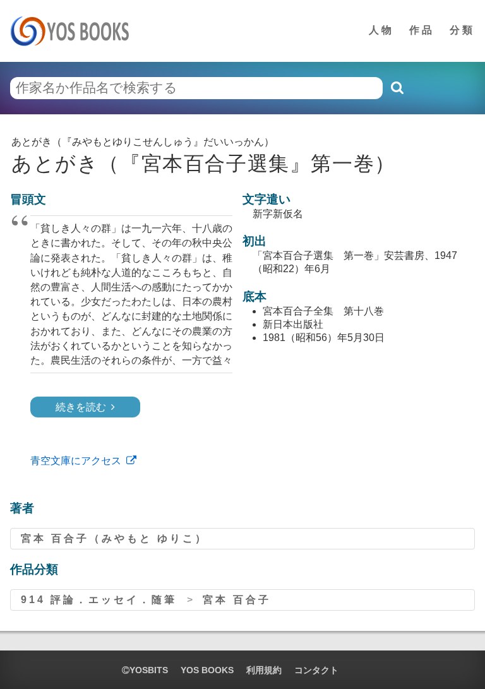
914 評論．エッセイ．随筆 (99, 599)
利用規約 (264, 670)
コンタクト (316, 670)
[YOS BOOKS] (73, 31)
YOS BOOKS (207, 670)
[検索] (396, 88)
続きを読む (81, 407)
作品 (421, 30)
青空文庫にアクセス (75, 460)
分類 (462, 30)
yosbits (148, 670)
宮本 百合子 (237, 599)
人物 (381, 30)
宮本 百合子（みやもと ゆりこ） (114, 538)
